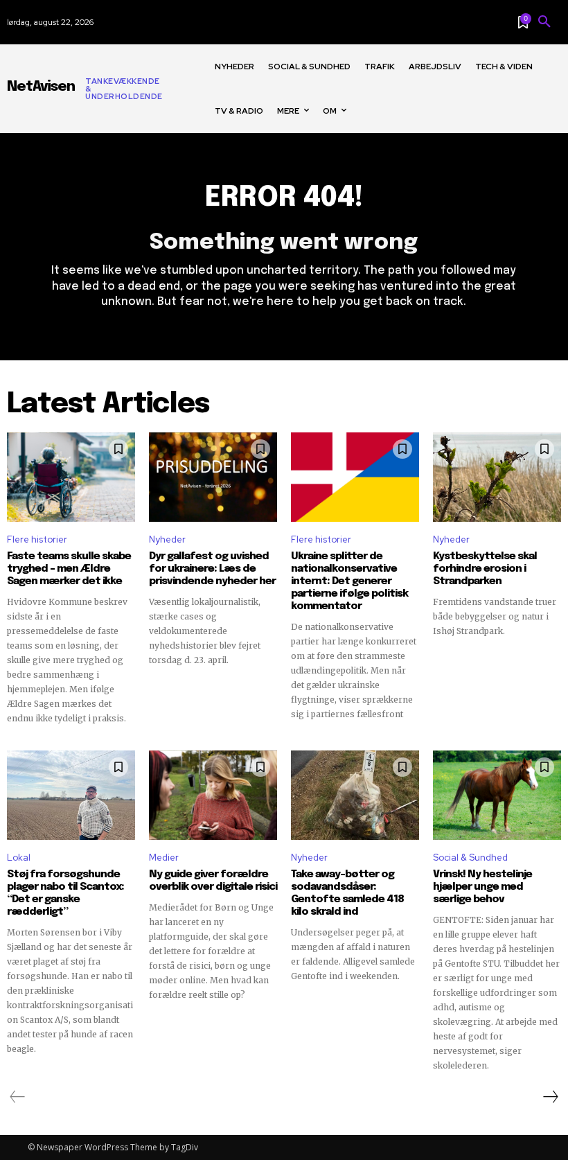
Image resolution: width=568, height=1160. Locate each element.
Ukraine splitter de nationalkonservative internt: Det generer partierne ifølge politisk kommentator (349, 581)
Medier (164, 857)
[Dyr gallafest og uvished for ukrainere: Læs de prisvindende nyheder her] (213, 477)
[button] (544, 22)
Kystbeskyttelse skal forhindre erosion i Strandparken (485, 569)
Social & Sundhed (470, 857)
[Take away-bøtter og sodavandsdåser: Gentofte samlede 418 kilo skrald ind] (355, 795)
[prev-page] (17, 1097)
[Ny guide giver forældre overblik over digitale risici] (213, 795)
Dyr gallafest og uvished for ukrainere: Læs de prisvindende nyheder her (212, 569)
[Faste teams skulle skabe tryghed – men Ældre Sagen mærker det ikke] (71, 477)
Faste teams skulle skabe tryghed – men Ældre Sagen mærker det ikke (69, 569)
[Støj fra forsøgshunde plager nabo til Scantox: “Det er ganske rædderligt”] (71, 795)
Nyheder (167, 539)
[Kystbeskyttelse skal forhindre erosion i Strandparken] (497, 477)
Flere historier (37, 539)
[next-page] (550, 1097)
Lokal (18, 857)
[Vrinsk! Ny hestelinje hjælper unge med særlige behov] (497, 795)
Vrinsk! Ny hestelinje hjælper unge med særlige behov (482, 887)
